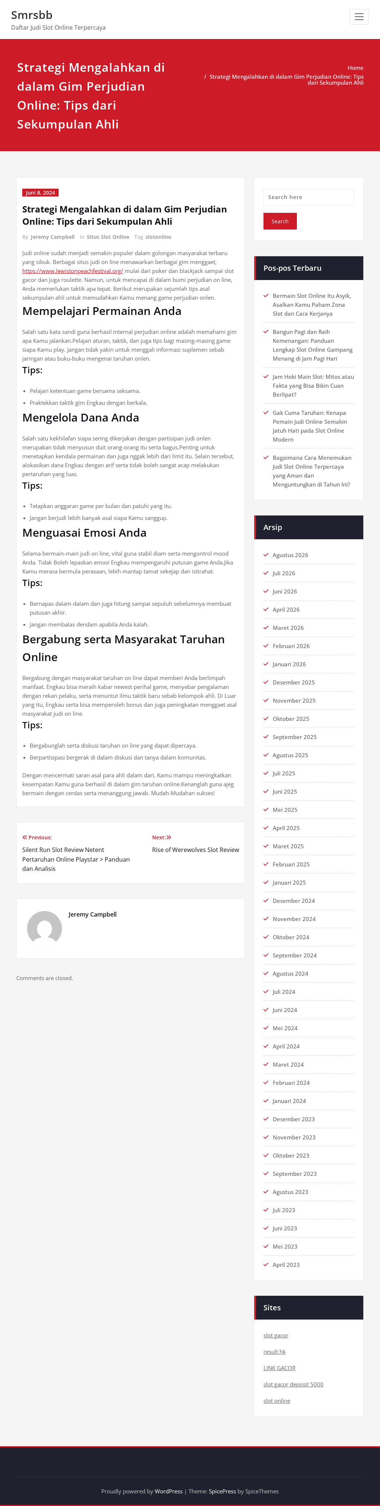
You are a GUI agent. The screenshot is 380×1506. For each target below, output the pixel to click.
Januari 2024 (289, 1101)
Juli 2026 (284, 573)
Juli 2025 (284, 773)
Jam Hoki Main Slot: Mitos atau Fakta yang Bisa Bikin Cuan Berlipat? (313, 385)
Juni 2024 (285, 1010)
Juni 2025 (285, 791)
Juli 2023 (284, 1210)
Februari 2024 (291, 1082)
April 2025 (286, 828)
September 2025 (295, 737)
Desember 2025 (294, 682)
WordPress (169, 1491)
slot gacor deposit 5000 (293, 1384)
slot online (276, 1400)
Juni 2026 (285, 591)
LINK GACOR (279, 1368)
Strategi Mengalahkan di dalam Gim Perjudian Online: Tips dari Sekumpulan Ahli (287, 79)
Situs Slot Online (108, 236)
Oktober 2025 (291, 718)
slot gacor (275, 1335)
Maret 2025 (288, 846)
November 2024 (294, 919)
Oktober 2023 (291, 1155)
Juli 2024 (284, 991)
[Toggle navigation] (359, 17)
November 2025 (294, 700)
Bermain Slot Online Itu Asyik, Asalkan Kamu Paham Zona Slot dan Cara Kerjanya (312, 304)
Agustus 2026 (290, 555)
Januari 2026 (289, 664)
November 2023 (294, 1137)
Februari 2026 (291, 646)
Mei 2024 (285, 1028)
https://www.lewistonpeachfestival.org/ (72, 270)
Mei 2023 (285, 1246)
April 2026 (286, 609)
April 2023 (286, 1264)
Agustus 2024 (290, 973)
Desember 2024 (294, 900)
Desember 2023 (294, 1119)
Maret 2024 (288, 1064)
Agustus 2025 (290, 755)
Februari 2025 (291, 864)
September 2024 (295, 955)
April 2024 (286, 1046)
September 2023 (295, 1173)
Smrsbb (32, 14)
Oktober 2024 (291, 937)
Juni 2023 (285, 1228)
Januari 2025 (289, 882)
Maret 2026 (288, 627)
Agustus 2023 (290, 1192)
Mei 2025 (285, 809)
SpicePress (222, 1491)
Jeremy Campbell (53, 236)
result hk (274, 1351)
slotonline (158, 236)
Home (356, 67)
